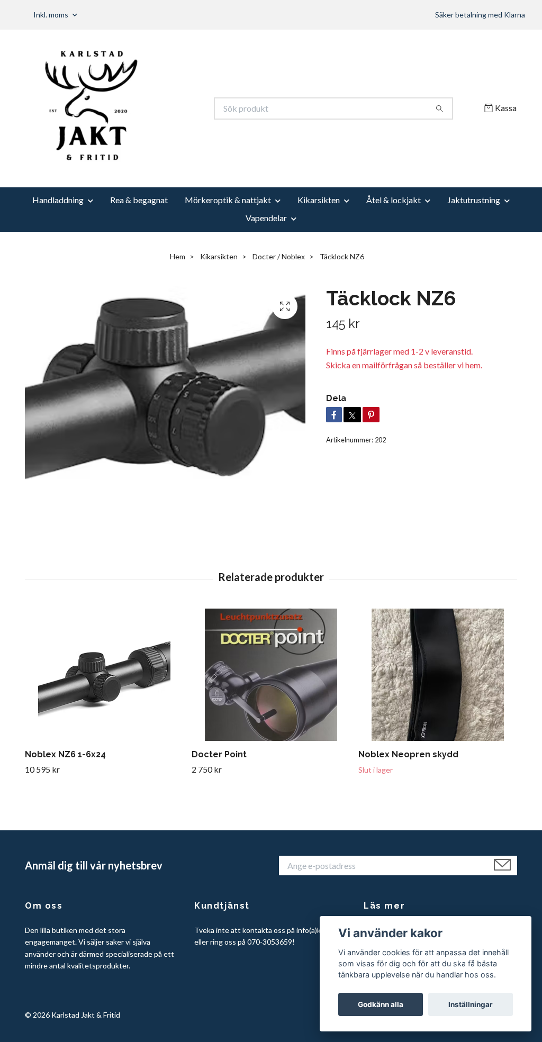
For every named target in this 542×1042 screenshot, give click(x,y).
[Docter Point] (271, 675)
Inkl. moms (51, 14)
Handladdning (58, 200)
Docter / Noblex (278, 256)
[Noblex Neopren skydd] (437, 675)
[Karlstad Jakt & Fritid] (148, 108)
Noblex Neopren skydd (408, 754)
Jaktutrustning (473, 200)
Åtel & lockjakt (393, 200)
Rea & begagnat (139, 200)
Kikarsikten (318, 200)
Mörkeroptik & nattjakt (228, 200)
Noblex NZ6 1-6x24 (65, 754)
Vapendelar (266, 218)
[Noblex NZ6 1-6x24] (104, 675)
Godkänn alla (380, 1004)
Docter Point (219, 754)
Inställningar (470, 1004)
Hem (177, 256)
